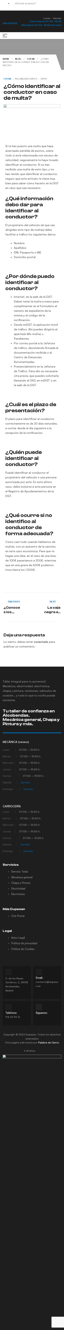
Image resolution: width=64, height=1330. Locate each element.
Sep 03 (44, 79)
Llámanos (8, 19)
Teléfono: (11, 1012)
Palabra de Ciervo (48, 1042)
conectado (41, 642)
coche (7, 79)
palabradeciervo (26, 79)
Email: (39, 977)
